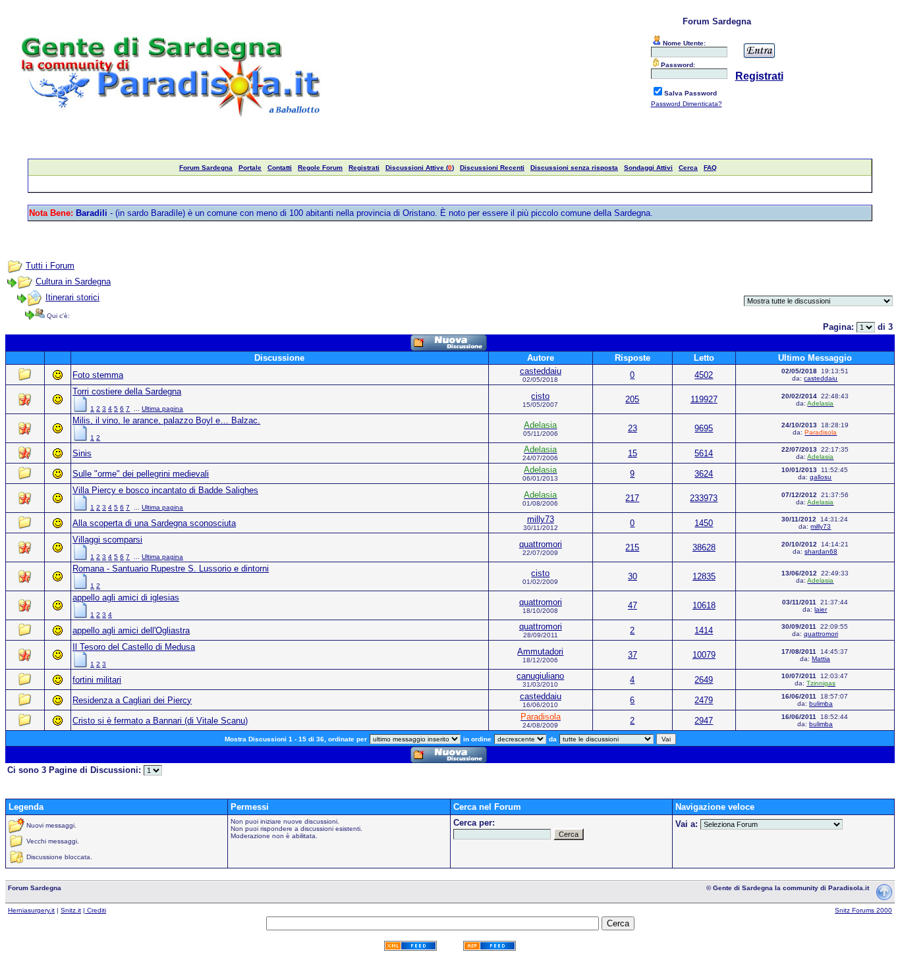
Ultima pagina (162, 408)
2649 (703, 680)
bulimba (821, 703)
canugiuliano (540, 676)
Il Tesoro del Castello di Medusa (133, 647)
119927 (703, 399)
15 (632, 453)
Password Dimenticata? (686, 103)
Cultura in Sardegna (73, 281)
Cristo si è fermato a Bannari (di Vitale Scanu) (160, 721)
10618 (704, 605)
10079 (704, 655)
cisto (540, 396)
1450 (703, 523)
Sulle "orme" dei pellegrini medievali (140, 474)
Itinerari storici (72, 297)
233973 (703, 498)
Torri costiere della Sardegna (126, 391)
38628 (704, 547)
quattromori (540, 544)
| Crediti (94, 910)
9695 (703, 428)
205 (632, 399)
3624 (703, 474)
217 (632, 498)
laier (820, 609)
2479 (703, 700)
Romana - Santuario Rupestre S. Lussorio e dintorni (170, 568)
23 (632, 428)
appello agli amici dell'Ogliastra (131, 630)
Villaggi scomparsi (107, 539)
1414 (703, 630)
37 (632, 655)
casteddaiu (540, 371)
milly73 (540, 519)
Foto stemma (97, 375)
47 (632, 605)
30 (632, 576)
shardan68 (820, 551)
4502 (703, 375)
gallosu (820, 477)
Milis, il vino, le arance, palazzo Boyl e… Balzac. (166, 420)
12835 (704, 576)
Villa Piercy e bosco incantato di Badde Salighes (165, 490)
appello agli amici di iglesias (125, 597)
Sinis (82, 453)
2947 (703, 721)
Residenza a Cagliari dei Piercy (132, 700)
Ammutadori (540, 651)
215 (632, 547)
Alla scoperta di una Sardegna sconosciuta (154, 523)
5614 (703, 453)
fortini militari (96, 680)
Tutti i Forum (50, 266)
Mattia (821, 658)
